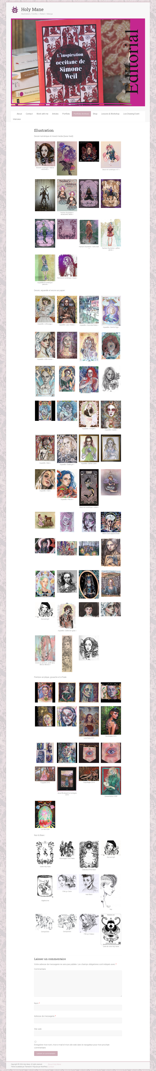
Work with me (42, 114)
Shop (95, 114)
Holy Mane (32, 9)
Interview (17, 119)
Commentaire (40, 969)
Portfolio (66, 114)
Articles (55, 114)
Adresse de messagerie (45, 1016)
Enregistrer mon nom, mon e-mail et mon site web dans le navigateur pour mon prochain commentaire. (71, 1046)
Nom (37, 1003)
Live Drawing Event (131, 114)
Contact (29, 114)
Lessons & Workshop (110, 114)
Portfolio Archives (81, 114)
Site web (38, 1029)
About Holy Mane (54, 1064)
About (19, 114)
